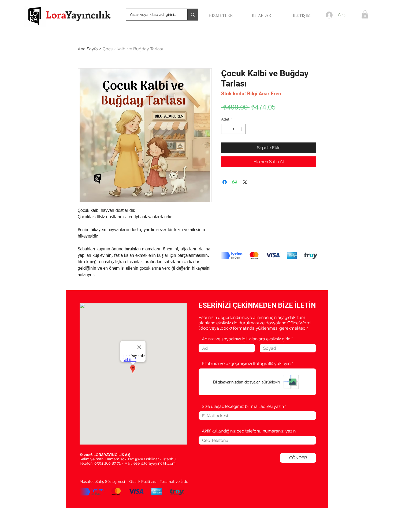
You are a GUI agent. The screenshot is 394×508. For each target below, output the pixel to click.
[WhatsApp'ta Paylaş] (235, 182)
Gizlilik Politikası (143, 481)
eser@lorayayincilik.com (154, 463)
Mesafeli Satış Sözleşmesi (102, 481)
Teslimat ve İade (174, 481)
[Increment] (241, 129)
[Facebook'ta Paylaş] (224, 182)
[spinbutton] (233, 129)
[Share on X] (245, 182)
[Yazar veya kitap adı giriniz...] (192, 14)
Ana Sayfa (88, 48)
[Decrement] (225, 129)
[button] (364, 14)
